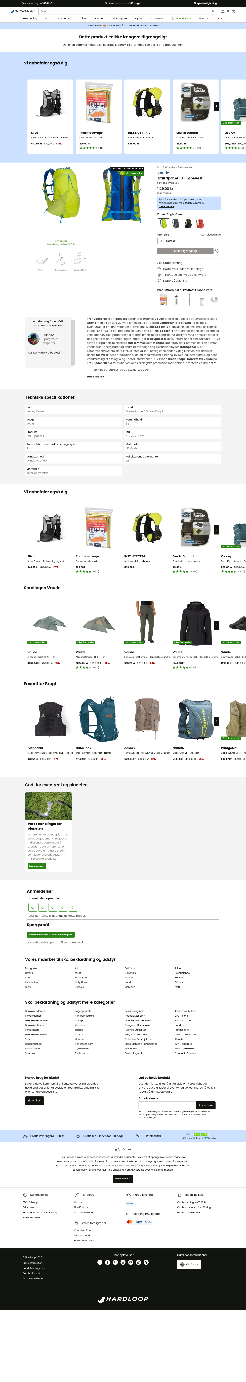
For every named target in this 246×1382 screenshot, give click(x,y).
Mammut (130, 987)
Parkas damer (33, 1016)
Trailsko (79, 1030)
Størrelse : (164, 234)
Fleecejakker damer (36, 1020)
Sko (47, 18)
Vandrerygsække (85, 1016)
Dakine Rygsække (135, 1053)
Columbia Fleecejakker (138, 1039)
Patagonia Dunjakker (186, 1053)
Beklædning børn (134, 1011)
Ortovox (29, 973)
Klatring (99, 18)
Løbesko (79, 1034)
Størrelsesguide (210, 234)
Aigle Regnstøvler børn (138, 1020)
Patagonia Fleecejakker (138, 1025)
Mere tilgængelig (185, 251)
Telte (28, 1039)
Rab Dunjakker (183, 1020)
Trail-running (169, 167)
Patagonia (31, 968)
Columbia (130, 973)
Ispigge (79, 1020)
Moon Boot (81, 978)
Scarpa (129, 978)
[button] (61, 195)
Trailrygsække (185, 167)
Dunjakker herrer (34, 1025)
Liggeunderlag (33, 1044)
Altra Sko (179, 1039)
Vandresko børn (84, 1044)
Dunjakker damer (35, 1011)
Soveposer (31, 1053)
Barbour (79, 987)
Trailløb (82, 18)
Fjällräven (130, 968)
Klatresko (80, 1039)
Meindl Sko (131, 1049)
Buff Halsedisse (183, 1044)
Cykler (139, 18)
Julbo (178, 968)
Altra (77, 968)
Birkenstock (181, 982)
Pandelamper (33, 1049)
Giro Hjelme (181, 1016)
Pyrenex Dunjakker (135, 1030)
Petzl (177, 987)
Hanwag (179, 978)
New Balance (182, 973)
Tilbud (219, 18)
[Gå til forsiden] (160, 167)
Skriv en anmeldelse (168, 183)
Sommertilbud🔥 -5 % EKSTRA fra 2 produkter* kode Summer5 (123, 25)
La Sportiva (31, 982)
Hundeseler (181, 1025)
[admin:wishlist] (217, 251)
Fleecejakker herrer (36, 1034)
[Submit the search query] (213, 12)
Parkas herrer (32, 1030)
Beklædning (30, 18)
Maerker (203, 18)
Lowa (28, 987)
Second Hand (183, 18)
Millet (78, 973)
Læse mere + (166, 206)
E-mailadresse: (149, 1098)
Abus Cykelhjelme (185, 1049)
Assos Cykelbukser (185, 1011)
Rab (27, 978)
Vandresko (81, 1025)
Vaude (163, 173)
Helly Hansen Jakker (136, 1034)
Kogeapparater (83, 1011)
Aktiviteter (157, 18)
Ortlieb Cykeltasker (185, 1034)
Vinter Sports (119, 18)
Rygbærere (81, 1053)
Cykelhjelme (82, 1049)
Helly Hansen (82, 982)
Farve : (170, 214)
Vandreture (63, 18)
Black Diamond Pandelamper (141, 1044)
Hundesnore (182, 1030)
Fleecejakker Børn (135, 1016)
